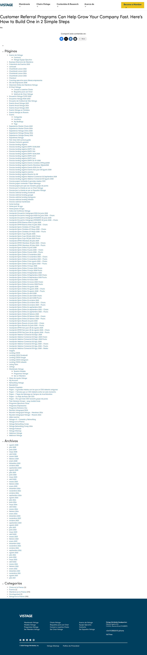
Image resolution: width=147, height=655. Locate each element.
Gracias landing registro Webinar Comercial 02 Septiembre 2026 (33, 176)
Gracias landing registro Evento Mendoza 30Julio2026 (29, 165)
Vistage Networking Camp (19, 424)
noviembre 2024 (15, 490)
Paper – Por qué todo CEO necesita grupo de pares (28, 398)
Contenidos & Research (67, 4)
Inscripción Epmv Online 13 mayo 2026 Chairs (25, 268)
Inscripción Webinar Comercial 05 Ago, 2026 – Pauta (28, 346)
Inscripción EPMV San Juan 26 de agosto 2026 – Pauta (29, 332)
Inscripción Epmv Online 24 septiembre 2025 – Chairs (28, 309)
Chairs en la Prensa (16, 587)
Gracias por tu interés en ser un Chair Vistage (26, 188)
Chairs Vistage (43, 4)
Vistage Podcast (15, 428)
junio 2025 (13, 474)
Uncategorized (14, 594)
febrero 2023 (13, 539)
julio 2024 (12, 500)
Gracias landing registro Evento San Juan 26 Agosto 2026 (30, 169)
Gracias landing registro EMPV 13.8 (22, 149)
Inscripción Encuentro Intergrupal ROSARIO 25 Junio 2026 (30, 218)
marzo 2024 (13, 509)
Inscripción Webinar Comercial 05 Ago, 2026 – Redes (28, 348)
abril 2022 (12, 561)
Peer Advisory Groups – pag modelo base (24, 401)
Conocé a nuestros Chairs (23, 89)
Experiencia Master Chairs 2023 (21, 126)
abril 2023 (12, 534)
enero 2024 (13, 513)
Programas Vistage (21, 373)
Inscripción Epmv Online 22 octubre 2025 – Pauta (27, 305)
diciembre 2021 (14, 571)
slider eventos (14, 417)
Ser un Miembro (20, 376)
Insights (12, 350)
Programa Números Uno (18, 408)
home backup (14, 204)
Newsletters (13, 385)
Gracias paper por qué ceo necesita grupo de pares (28, 185)
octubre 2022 (14, 548)
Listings (12, 366)
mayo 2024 (13, 504)
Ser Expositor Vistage (87, 629)
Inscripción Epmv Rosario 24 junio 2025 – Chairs (26, 323)
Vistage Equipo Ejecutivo (23, 59)
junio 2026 (13, 449)
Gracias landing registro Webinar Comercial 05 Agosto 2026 (31, 179)
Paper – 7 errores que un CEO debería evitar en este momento (32, 392)
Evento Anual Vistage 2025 (19, 108)
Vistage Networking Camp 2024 (21, 426)
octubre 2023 (14, 520)
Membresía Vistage (16, 369)
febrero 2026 (14, 458)
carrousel (12, 66)
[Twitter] (66, 39)
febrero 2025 (14, 484)
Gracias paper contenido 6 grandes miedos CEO (27, 181)
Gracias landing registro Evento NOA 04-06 (25, 167)
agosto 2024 (13, 497)
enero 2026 (13, 461)
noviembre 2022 (15, 545)
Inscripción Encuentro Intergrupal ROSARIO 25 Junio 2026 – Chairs (33, 220)
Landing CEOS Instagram (18, 360)
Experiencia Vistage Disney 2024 (21, 133)
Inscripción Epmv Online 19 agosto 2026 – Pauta (27, 291)
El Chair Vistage (15, 87)
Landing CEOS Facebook (18, 355)
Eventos (12, 589)
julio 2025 (12, 472)
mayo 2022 (13, 559)
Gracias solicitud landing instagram (22, 197)
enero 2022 (13, 568)
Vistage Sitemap (15, 431)
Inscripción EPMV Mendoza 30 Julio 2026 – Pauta (27, 245)
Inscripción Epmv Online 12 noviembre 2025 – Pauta (28, 259)
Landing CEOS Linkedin (18, 362)
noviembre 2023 (15, 518)
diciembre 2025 (14, 463)
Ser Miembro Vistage (32, 629)
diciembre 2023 (14, 516)
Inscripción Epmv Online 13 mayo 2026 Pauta (25, 270)
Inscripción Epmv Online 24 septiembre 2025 (25, 307)
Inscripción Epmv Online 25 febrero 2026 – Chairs (27, 316)
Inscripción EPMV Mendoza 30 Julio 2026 (24, 240)
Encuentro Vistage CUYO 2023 (20, 96)
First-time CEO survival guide (20, 140)
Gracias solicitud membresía (19, 201)
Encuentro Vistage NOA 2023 (19, 98)
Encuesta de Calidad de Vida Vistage (23, 101)
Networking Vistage (16, 382)
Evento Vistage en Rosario (18, 112)
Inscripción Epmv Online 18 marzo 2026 (23, 279)
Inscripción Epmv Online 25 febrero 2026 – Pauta (27, 318)
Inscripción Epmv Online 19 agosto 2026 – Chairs (27, 289)
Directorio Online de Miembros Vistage (23, 85)
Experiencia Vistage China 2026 (21, 130)
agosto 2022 (13, 552)
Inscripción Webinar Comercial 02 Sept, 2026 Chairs (28, 337)
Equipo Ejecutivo (85, 624)
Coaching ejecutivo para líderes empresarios (25, 80)
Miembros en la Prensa (17, 592)
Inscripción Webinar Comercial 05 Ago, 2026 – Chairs (28, 344)
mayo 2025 (13, 477)
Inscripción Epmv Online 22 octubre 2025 (24, 300)
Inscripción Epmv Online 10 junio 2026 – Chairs (26, 250)
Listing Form (13, 364)
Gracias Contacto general (18, 142)
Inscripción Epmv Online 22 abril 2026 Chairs (25, 295)
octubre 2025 (14, 465)
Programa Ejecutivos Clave (19, 403)
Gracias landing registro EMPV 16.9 (22, 151)
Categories (18, 117)
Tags (15, 124)
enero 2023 (13, 541)
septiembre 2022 (15, 550)
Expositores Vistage (16, 137)
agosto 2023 (13, 525)
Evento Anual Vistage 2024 (19, 105)
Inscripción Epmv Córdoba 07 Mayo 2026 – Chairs (27, 229)
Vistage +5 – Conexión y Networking (22, 419)
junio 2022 (12, 557)
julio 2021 (12, 578)
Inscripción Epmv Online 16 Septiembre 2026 (25, 272)
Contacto (17, 57)
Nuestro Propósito (15, 387)
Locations (17, 119)
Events (11, 114)
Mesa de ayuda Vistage (18, 378)
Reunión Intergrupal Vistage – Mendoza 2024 (26, 412)
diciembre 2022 (14, 543)
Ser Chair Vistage (56, 629)
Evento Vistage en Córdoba (19, 110)
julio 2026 (12, 447)
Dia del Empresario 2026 (18, 82)
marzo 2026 (13, 456)
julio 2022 (12, 555)
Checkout (12, 78)
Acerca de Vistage (16, 55)
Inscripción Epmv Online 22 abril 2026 (23, 293)
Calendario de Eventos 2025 (19, 64)
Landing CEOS (14, 353)
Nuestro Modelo (20, 371)
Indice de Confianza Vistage (19, 211)
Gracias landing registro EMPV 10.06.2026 (24, 146)
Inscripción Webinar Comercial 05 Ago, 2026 (25, 341)
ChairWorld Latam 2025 (18, 75)
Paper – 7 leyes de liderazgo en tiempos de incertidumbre (30, 394)
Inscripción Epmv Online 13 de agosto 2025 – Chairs (28, 261)
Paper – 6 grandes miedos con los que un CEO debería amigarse (33, 389)
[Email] (75, 39)
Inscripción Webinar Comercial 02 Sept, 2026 (25, 334)
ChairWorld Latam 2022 (18, 69)
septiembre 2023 (15, 523)
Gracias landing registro (18, 144)
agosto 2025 (13, 470)
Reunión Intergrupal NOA (18, 410)
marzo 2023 (13, 536)
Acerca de (89, 4)
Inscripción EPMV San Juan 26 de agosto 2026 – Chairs (29, 330)
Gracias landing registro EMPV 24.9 (22, 158)
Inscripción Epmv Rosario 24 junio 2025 (23, 321)
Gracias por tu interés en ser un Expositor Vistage (27, 190)
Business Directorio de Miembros (21, 62)
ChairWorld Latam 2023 (18, 71)
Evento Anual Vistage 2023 (19, 103)
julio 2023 (12, 527)
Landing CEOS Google (17, 357)
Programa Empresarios (17, 405)
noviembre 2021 (15, 573)
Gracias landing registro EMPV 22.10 (22, 156)
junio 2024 (13, 502)
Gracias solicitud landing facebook (22, 192)
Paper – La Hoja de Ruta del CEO (21, 396)
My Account (13, 380)
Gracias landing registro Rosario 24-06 (23, 174)
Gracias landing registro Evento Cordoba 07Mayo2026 (29, 163)
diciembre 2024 (14, 488)
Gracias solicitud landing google (21, 195)
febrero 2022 (13, 566)
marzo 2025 (13, 481)
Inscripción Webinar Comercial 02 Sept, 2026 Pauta (28, 339)
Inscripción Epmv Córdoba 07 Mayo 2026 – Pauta (27, 231)
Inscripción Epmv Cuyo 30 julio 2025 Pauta (24, 238)
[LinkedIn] (71, 39)
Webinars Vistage (15, 433)
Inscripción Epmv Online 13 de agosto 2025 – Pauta (28, 263)
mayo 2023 (13, 532)
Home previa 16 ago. (16, 208)
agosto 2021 (13, 575)
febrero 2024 (14, 511)
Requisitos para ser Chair (23, 91)
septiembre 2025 (15, 468)
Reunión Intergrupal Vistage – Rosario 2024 (25, 415)
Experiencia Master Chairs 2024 (21, 128)
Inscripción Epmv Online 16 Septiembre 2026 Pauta (28, 277)
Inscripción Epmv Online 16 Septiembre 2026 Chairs (28, 275)
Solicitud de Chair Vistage (23, 94)
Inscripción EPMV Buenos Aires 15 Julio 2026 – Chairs (28, 224)
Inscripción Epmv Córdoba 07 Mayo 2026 (24, 227)
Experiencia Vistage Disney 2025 (21, 135)
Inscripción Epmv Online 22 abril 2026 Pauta (25, 298)
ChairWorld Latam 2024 (18, 73)
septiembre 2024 (15, 495)
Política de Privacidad (71, 646)
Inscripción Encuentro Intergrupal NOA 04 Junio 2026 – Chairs (31, 215)
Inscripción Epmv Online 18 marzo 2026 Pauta (26, 284)
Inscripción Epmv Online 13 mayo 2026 (23, 266)
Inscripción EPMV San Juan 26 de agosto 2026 (26, 327)
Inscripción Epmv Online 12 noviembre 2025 (25, 254)
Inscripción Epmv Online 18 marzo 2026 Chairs (26, 282)
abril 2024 (12, 507)
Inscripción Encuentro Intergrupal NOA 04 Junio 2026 (28, 213)
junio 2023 (12, 529)
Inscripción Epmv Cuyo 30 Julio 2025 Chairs (25, 236)
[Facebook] (61, 39)
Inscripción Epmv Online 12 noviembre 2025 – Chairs (28, 256)
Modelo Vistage (30, 624)
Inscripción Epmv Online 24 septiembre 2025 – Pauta (28, 311)
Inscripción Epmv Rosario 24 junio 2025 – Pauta (26, 325)
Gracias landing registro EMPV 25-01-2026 (25, 160)
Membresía (24, 4)
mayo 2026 (13, 452)
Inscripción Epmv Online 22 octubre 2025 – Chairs (27, 302)
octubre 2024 (14, 493)
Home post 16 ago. (16, 206)
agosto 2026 (13, 445)
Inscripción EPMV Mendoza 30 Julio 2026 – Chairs (27, 243)
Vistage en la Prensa (16, 421)
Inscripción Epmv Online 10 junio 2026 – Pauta (26, 252)
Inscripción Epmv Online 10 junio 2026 (23, 247)
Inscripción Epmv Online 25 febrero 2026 (24, 314)
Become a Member (133, 4)
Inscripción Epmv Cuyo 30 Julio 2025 (22, 234)
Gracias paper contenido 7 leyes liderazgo (25, 183)
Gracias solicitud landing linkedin (21, 199)
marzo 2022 (13, 564)
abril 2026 (12, 454)
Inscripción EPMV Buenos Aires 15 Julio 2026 (25, 222)
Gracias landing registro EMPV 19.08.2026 (24, 153)
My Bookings (18, 121)
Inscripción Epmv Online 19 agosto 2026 (23, 286)
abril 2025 (12, 479)
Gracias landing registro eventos (21, 172)
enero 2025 (13, 486)
